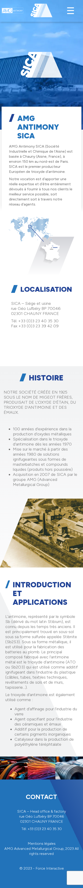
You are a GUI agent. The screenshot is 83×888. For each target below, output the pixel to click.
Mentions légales (42, 843)
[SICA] (41, 11)
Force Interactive (50, 868)
